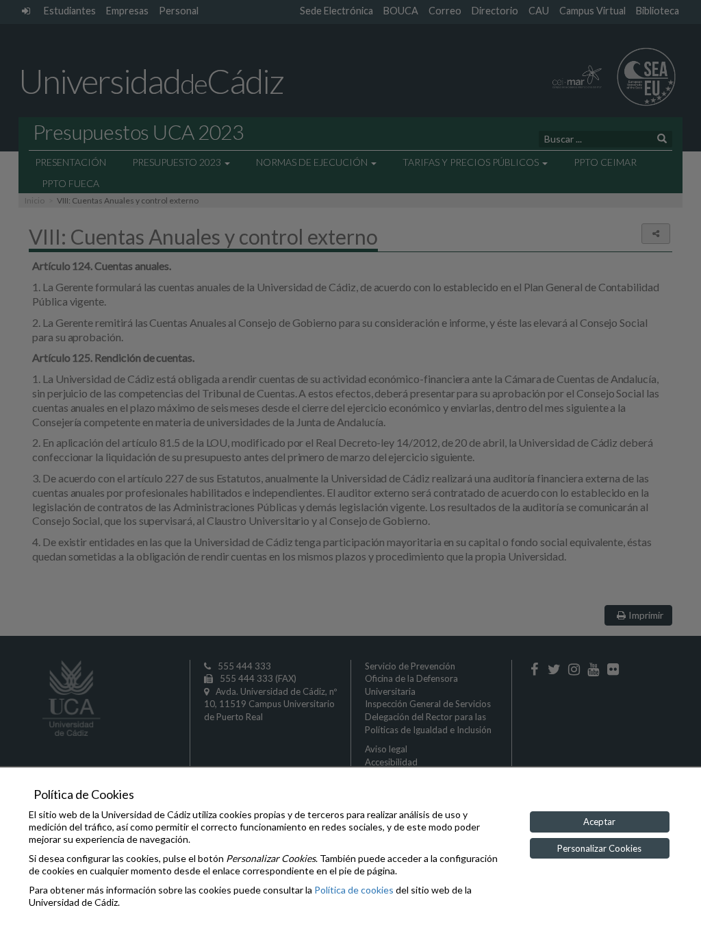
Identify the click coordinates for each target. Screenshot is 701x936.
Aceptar (599, 821)
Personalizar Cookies (599, 848)
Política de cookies (354, 890)
